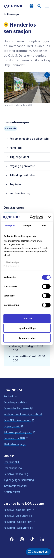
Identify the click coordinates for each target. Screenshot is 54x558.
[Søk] (39, 6)
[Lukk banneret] (49, 217)
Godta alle (27, 318)
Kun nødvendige (27, 338)
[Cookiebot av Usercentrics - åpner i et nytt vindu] (31, 217)
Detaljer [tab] (27, 225)
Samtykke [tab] (10, 225)
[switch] (46, 286)
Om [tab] (44, 225)
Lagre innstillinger (27, 328)
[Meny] (47, 6)
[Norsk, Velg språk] (31, 6)
